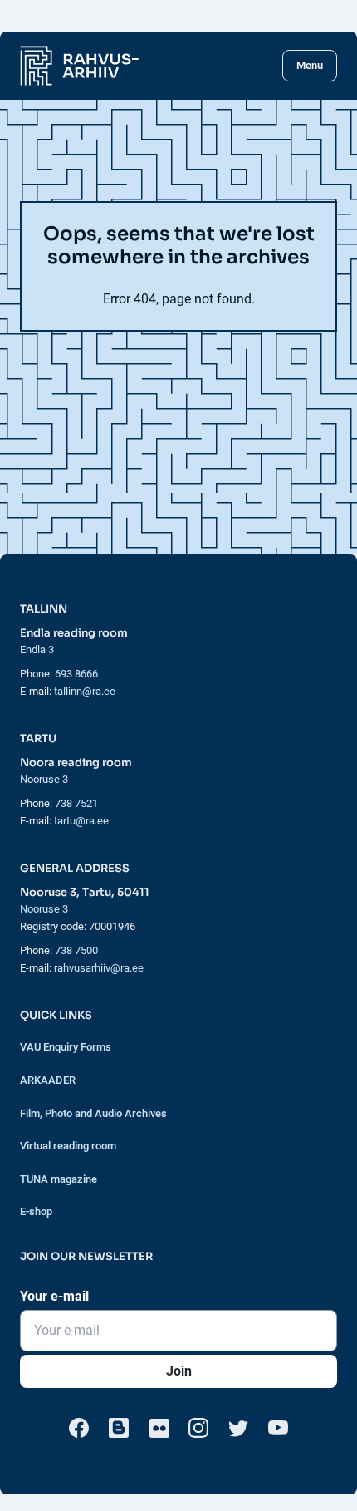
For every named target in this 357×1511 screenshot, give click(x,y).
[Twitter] (238, 1428)
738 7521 (76, 803)
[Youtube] (278, 1428)
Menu (309, 65)
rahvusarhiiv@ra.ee (99, 968)
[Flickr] (158, 1428)
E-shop (36, 1211)
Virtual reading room (68, 1145)
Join (179, 1371)
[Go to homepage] (79, 65)
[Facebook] (79, 1428)
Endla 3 (37, 649)
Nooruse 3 (44, 779)
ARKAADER (48, 1080)
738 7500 (76, 950)
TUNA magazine (58, 1179)
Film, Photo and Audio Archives (93, 1113)
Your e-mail (54, 1296)
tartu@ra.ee (81, 821)
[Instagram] (198, 1428)
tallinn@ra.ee (84, 691)
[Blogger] (119, 1428)
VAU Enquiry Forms (65, 1047)
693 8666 (76, 673)
